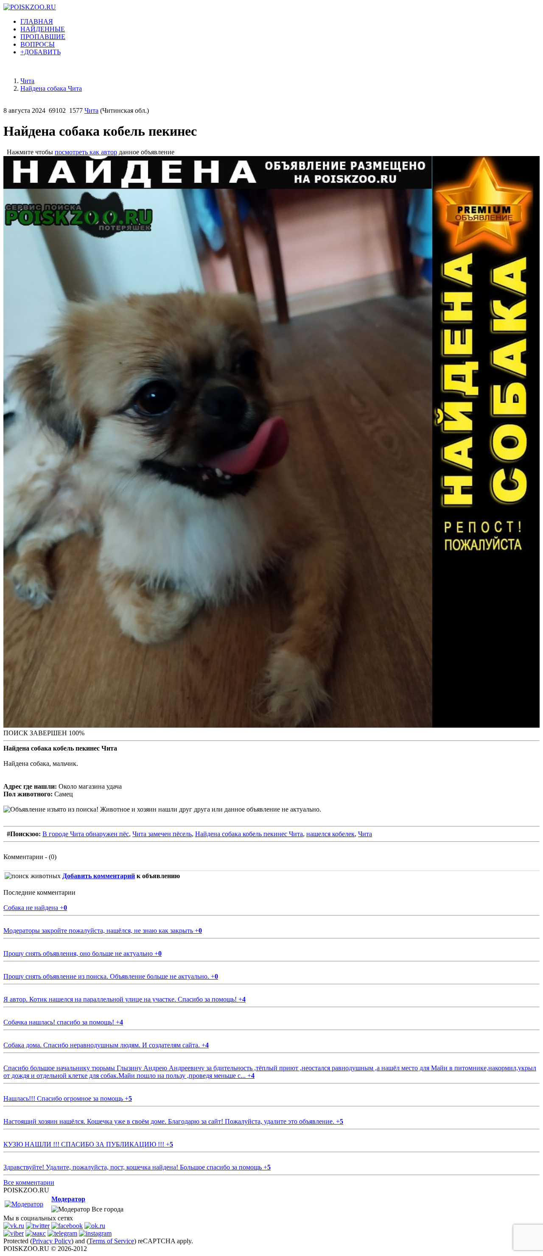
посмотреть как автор (86, 152)
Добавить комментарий (98, 875)
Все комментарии (28, 1182)
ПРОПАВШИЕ (42, 36)
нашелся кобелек (330, 833)
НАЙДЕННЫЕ (42, 29)
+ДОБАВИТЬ (40, 52)
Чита (91, 110)
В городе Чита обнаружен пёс (85, 833)
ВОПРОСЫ (37, 44)
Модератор (68, 1199)
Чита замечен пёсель (162, 833)
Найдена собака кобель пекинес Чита (249, 833)
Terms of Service (111, 1241)
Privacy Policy (51, 1241)
